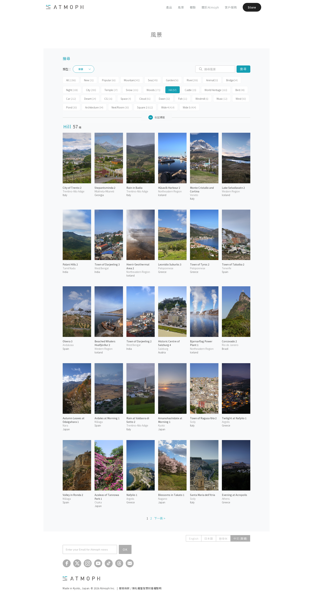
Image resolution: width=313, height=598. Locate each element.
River (192, 80)
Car (71, 98)
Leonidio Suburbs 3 (169, 264)
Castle (190, 90)
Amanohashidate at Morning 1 (170, 420)
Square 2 (145, 107)
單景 (80, 69)
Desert (90, 98)
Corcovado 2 (229, 341)
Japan (66, 429)
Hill (172, 90)
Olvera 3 (67, 341)
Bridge (232, 80)
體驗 (193, 7)
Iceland (162, 195)
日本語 (208, 538)
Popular (109, 80)
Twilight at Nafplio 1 (234, 418)
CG (108, 98)
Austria (162, 352)
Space (126, 98)
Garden (172, 80)
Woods (153, 90)
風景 (181, 7)
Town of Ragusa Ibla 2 (203, 418)
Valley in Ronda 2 (73, 495)
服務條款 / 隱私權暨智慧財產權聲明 (140, 588)
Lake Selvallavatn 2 (233, 187)
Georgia (99, 195)
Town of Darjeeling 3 (107, 264)
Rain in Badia (134, 187)
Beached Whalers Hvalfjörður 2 (105, 343)
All (71, 80)
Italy (65, 195)
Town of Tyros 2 (199, 264)
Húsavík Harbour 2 (169, 187)
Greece (162, 272)
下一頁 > (159, 518)
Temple (111, 90)
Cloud (145, 98)
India (65, 272)
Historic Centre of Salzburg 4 (169, 343)
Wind (241, 98)
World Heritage (216, 90)
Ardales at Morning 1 (107, 418)
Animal (212, 80)
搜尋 (243, 69)
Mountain (132, 80)
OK (125, 549)
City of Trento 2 (72, 187)
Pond (71, 107)
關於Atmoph (210, 7)
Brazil (225, 348)
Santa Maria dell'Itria (202, 495)
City (91, 90)
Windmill (201, 98)
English (193, 538)
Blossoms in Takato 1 (171, 495)
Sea (153, 80)
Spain (225, 272)
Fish (182, 98)
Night (72, 90)
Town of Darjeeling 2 (139, 341)
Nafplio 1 (131, 495)
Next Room (120, 107)
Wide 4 (167, 107)
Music (222, 98)
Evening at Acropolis (234, 495)
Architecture (94, 107)
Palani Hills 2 (70, 264)
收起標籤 (160, 117)
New (89, 80)
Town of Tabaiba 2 (233, 264)
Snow (132, 90)
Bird (240, 90)
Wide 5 (189, 107)
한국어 (223, 538)
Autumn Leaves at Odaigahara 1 (73, 420)
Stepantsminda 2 (105, 187)
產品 (169, 7)
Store (252, 7)
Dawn (164, 98)
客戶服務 (231, 7)
